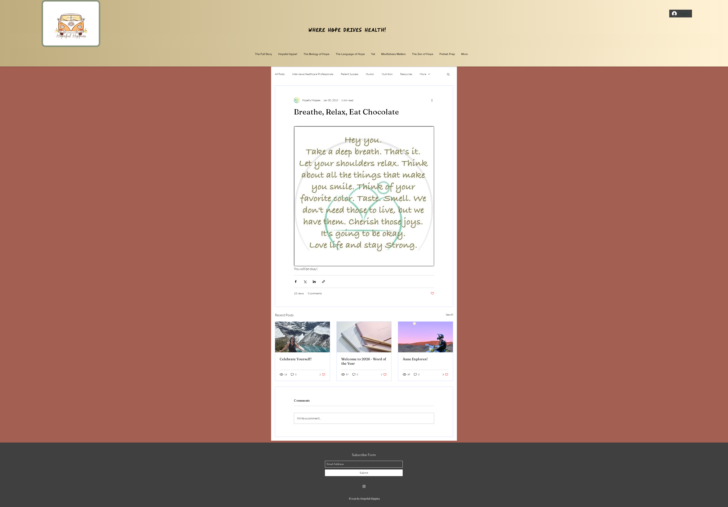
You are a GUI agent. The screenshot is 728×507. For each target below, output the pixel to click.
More (423, 74)
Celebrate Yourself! (296, 359)
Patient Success (349, 74)
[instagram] (364, 486)
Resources (406, 74)
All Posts (280, 74)
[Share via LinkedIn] (314, 281)
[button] (448, 74)
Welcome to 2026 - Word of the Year (363, 361)
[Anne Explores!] (425, 337)
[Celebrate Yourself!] (302, 337)
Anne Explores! (415, 359)
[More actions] (432, 100)
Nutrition (387, 74)
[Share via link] (323, 281)
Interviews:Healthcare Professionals (312, 74)
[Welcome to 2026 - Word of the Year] (364, 337)
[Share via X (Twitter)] (305, 281)
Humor (370, 74)
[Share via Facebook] (295, 281)
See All (449, 314)
